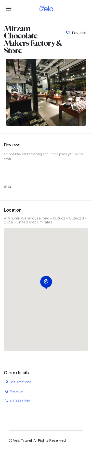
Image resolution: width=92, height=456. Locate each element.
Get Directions (20, 381)
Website (16, 391)
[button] (46, 282)
